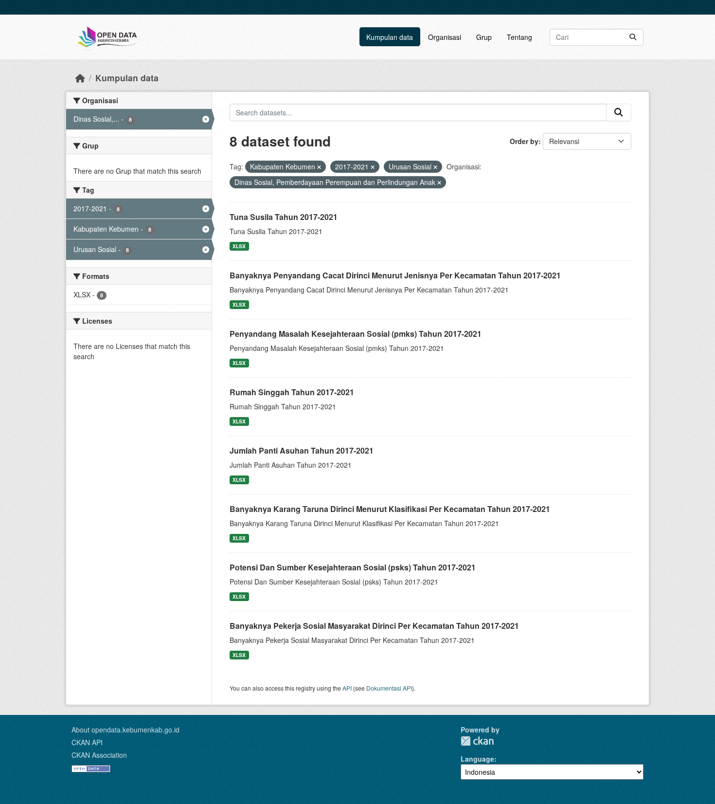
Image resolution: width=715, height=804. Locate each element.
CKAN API (87, 742)
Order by (524, 141)
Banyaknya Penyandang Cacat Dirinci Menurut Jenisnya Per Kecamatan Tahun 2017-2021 (395, 275)
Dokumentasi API (389, 688)
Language (477, 759)
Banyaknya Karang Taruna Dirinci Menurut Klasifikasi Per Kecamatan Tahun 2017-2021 (390, 508)
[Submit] (633, 37)
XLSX (239, 246)
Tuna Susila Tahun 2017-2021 (284, 216)
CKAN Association (99, 755)
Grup (484, 37)
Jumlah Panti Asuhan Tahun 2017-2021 (302, 450)
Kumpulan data (389, 37)
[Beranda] (80, 78)
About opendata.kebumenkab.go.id (125, 729)
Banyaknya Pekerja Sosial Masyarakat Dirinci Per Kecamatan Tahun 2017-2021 (374, 625)
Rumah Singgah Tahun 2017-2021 (292, 392)
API (347, 688)
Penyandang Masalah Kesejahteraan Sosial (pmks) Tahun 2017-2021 (356, 333)
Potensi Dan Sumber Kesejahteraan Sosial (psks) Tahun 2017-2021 (353, 567)
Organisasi (444, 37)
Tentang (519, 37)
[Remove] (319, 167)
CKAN (477, 741)
